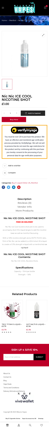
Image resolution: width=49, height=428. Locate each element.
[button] (45, 8)
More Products (25, 210)
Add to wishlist (14, 166)
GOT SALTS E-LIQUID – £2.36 (35, 325)
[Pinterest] (19, 187)
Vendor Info (24, 206)
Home (4, 20)
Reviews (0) (24, 203)
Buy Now (14, 119)
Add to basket (34, 113)
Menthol (12, 20)
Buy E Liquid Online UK (21, 183)
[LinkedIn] (13, 187)
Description (24, 199)
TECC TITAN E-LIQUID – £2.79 (12, 325)
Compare (12, 173)
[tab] (24, 199)
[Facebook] (3, 187)
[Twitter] (8, 187)
